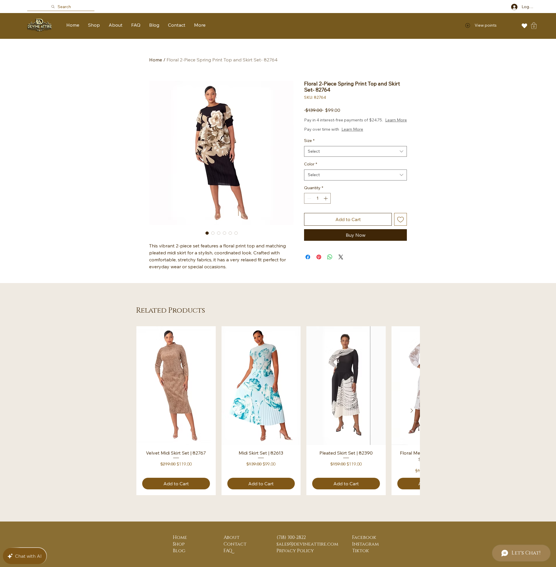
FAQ (228, 551)
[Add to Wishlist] (400, 219)
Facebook (364, 537)
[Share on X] (340, 257)
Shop (179, 544)
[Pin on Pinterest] (318, 257)
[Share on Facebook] (307, 257)
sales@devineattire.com (307, 544)
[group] (278, 410)
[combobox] (355, 151)
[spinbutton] (317, 198)
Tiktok (360, 551)
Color (310, 164)
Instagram (365, 544)
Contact (235, 544)
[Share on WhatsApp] (329, 257)
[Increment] (326, 198)
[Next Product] (411, 410)
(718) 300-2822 (291, 537)
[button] (534, 25)
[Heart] (524, 26)
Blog (179, 551)
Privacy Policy (295, 551)
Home (155, 60)
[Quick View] (176, 385)
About (231, 537)
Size (309, 140)
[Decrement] (308, 198)
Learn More (396, 120)
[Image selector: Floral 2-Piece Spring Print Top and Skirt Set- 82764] (207, 233)
